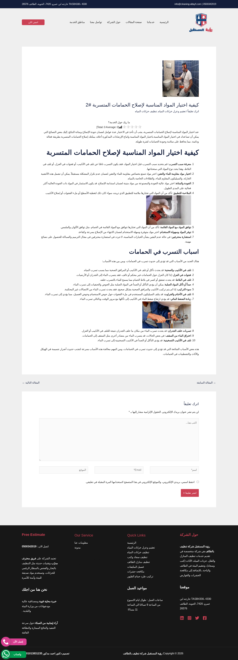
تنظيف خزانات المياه (146, 111)
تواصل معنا (96, 22)
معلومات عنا (81, 542)
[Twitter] (197, 618)
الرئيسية (164, 22)
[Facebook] (205, 618)
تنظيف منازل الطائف (138, 562)
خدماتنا (150, 22)
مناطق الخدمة (77, 22)
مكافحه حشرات (135, 571)
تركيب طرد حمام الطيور (140, 576)
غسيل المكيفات (135, 566)
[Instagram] (189, 618)
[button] (33, 22)
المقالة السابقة (206, 382)
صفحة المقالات (134, 22)
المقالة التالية (31, 382)
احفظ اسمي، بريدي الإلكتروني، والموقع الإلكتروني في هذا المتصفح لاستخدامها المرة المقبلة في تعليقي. (139, 482)
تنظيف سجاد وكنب (137, 557)
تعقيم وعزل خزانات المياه (172, 111)
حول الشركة (113, 22)
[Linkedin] (182, 618)
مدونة (77, 547)
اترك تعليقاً (193, 111)
